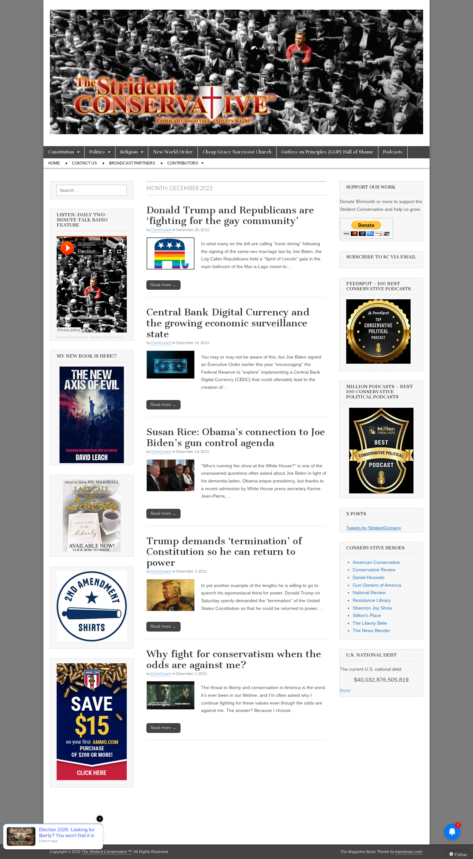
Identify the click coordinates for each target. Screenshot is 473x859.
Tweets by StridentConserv (373, 527)
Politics (97, 152)
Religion (129, 152)
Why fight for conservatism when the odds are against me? (233, 659)
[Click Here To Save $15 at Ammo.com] (92, 778)
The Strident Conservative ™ (107, 852)
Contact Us (84, 163)
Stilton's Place (367, 615)
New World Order (173, 152)
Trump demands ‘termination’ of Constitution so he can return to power (224, 551)
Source (345, 690)
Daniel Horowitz (369, 577)
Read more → (163, 285)
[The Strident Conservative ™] (236, 68)
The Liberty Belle (370, 623)
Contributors (182, 163)
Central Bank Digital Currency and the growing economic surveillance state (228, 323)
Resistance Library (372, 600)
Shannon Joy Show (372, 608)
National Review (369, 592)
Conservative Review (374, 569)
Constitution (61, 152)
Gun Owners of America (377, 585)
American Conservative (376, 562)
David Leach (161, 229)
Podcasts (393, 152)
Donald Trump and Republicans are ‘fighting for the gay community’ (230, 215)
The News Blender (371, 630)
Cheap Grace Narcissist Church (237, 152)
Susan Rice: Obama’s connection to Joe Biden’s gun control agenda (235, 437)
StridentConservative (72, 337)
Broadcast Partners (132, 163)
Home (54, 163)
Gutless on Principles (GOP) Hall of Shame (327, 152)
